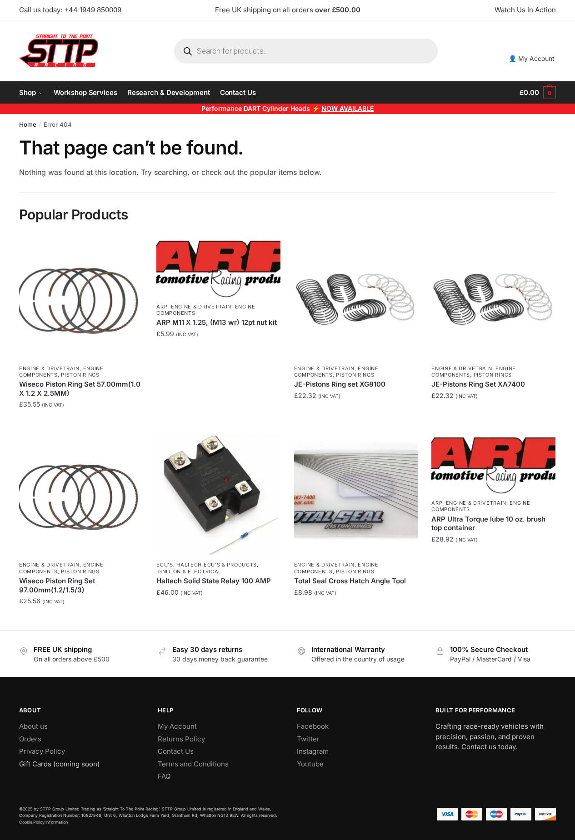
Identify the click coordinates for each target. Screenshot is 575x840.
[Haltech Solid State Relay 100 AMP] (218, 495)
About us (33, 726)
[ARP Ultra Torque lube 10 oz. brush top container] (493, 464)
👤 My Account (532, 58)
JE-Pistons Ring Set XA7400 (478, 384)
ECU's (164, 565)
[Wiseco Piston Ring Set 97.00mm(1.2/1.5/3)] (81, 495)
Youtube (310, 764)
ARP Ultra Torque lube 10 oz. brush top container (488, 523)
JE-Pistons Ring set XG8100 (339, 384)
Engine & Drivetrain (49, 368)
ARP (161, 306)
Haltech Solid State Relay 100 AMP (213, 581)
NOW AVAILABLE (347, 108)
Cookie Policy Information (43, 822)
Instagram (313, 751)
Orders (30, 739)
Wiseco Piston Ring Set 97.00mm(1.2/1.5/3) (57, 585)
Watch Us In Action (525, 9)
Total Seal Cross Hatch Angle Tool (350, 581)
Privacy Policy (42, 751)
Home (27, 124)
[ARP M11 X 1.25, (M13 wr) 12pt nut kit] (218, 267)
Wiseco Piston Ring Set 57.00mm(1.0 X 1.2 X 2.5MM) (79, 389)
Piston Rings (80, 375)
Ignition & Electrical (188, 571)
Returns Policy (181, 739)
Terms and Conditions (193, 764)
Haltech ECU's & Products (216, 565)
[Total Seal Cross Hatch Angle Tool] (356, 495)
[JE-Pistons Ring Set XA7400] (493, 298)
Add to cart (81, 424)
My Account (177, 726)
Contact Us (176, 751)
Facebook (313, 726)
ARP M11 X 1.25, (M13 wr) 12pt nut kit (216, 322)
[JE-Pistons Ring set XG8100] (356, 298)
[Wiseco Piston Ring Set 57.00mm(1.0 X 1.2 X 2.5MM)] (81, 298)
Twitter (308, 739)
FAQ (164, 776)
